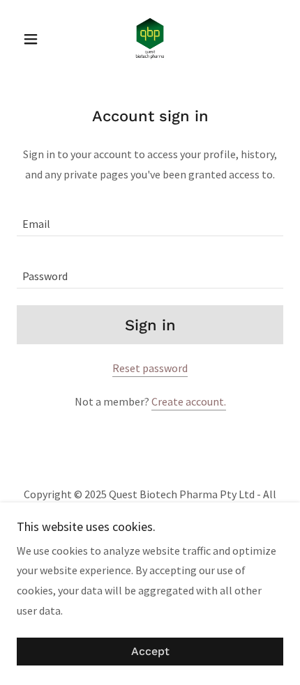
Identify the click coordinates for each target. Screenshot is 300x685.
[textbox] (150, 218)
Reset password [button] (150, 368)
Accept (150, 652)
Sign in (150, 325)
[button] (37, 39)
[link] (150, 39)
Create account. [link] (188, 401)
